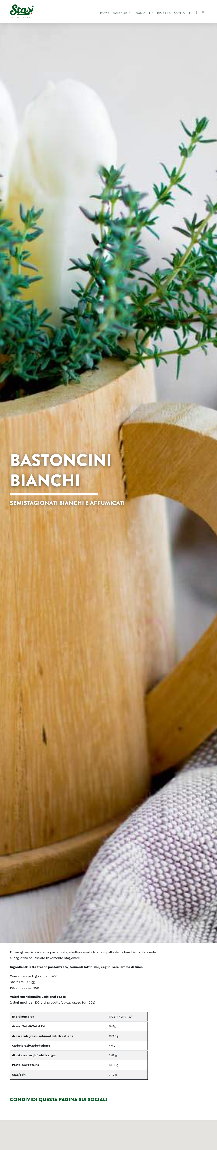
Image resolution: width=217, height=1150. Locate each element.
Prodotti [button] (142, 13)
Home (105, 13)
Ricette (164, 13)
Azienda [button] (120, 13)
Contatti (182, 13)
